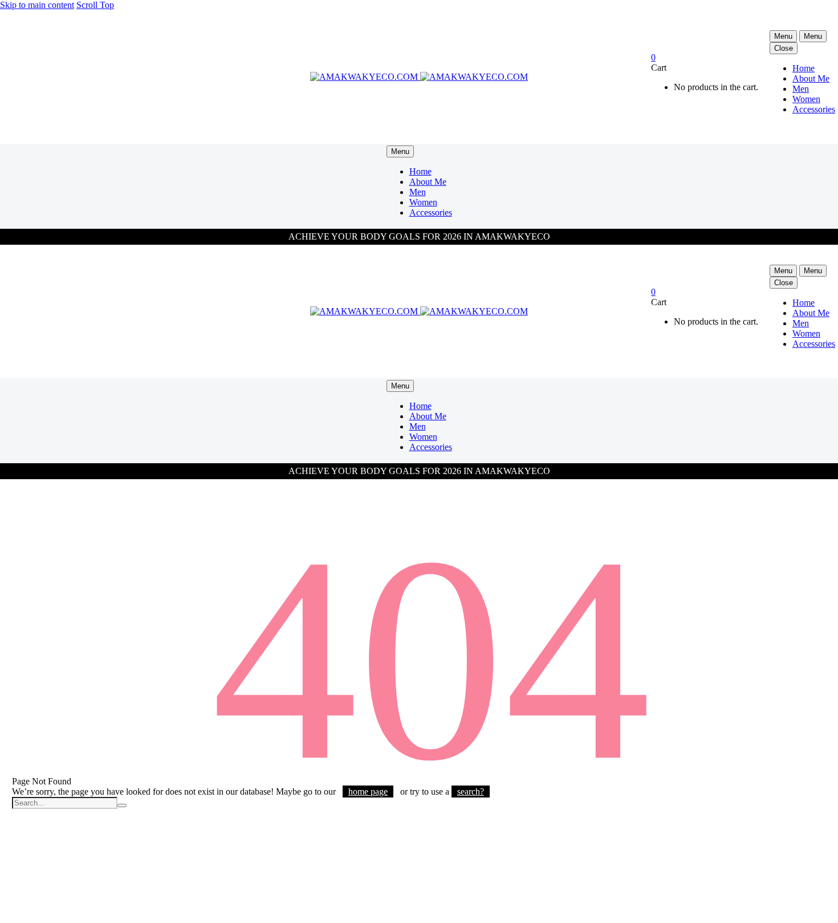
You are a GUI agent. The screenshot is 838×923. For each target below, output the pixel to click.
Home (803, 68)
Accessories (813, 109)
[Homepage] (419, 77)
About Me (810, 78)
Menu (783, 36)
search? (470, 791)
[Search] (122, 805)
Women (806, 99)
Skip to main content (37, 5)
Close (783, 48)
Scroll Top (95, 5)
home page (368, 791)
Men (800, 89)
